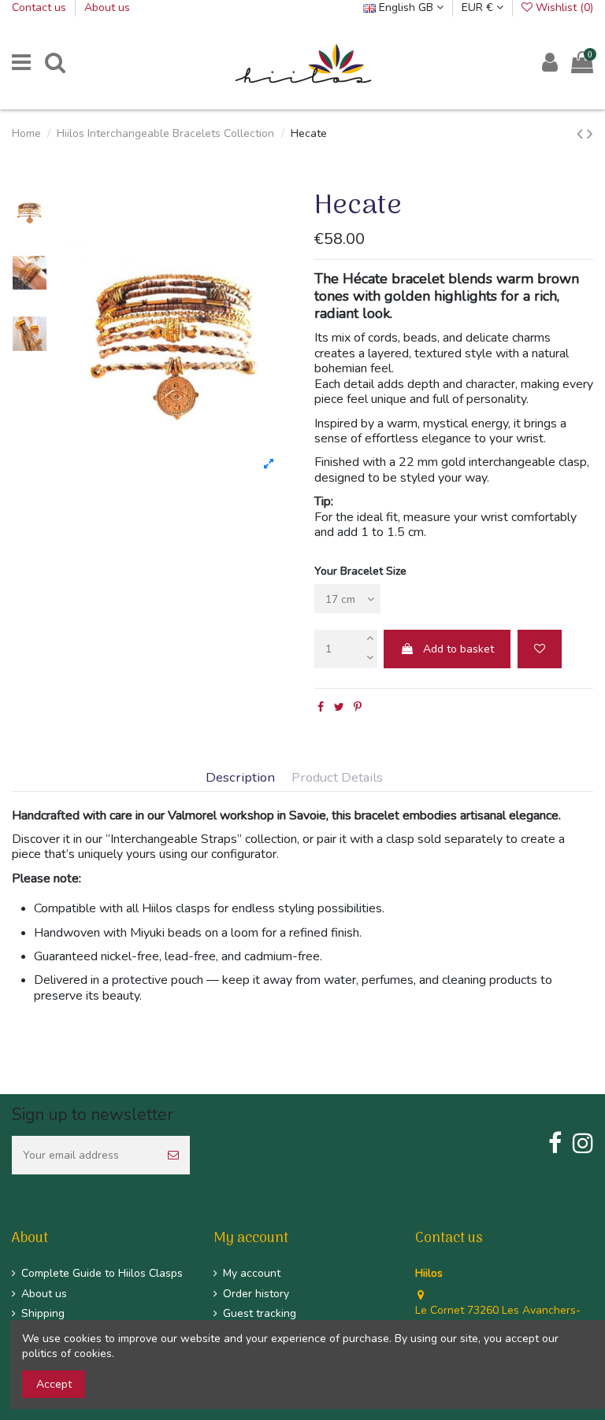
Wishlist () (563, 7)
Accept (54, 1384)
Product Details (337, 778)
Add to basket (458, 649)
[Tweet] (339, 707)
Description (240, 778)
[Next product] (590, 134)
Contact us (40, 7)
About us (107, 7)
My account (251, 1273)
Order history (256, 1293)
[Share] (320, 707)
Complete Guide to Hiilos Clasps (102, 1273)
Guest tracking (259, 1313)
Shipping (43, 1313)
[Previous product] (582, 134)
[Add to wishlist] (540, 649)
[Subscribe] (173, 1155)
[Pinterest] (358, 707)
